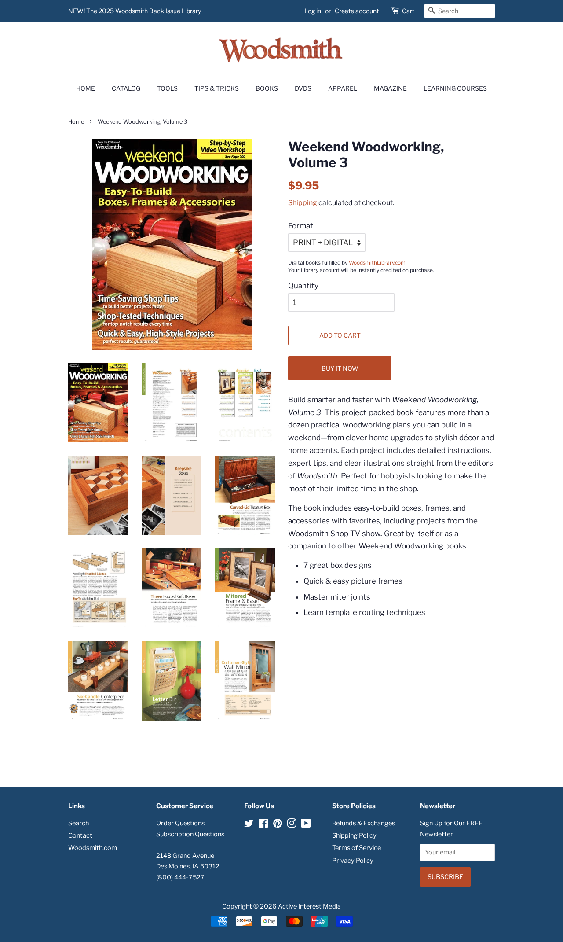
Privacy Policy (352, 861)
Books (267, 88)
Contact (80, 835)
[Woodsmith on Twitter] (249, 825)
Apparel (342, 88)
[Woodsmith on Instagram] (291, 825)
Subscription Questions (190, 834)
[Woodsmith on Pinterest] (277, 825)
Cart (408, 11)
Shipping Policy (354, 835)
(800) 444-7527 (180, 877)
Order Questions (180, 823)
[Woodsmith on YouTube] (306, 825)
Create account (357, 11)
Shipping (302, 203)
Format (300, 225)
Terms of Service (356, 848)
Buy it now (340, 368)
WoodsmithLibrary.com (377, 263)
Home (85, 88)
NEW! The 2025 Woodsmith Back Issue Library (134, 11)
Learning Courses (455, 88)
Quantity (303, 285)
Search (78, 823)
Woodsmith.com (92, 848)
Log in (312, 11)
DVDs (303, 88)
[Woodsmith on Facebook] (263, 825)
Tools (167, 88)
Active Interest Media (309, 906)
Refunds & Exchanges (363, 823)
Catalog (126, 88)
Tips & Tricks (216, 88)
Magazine (390, 88)
